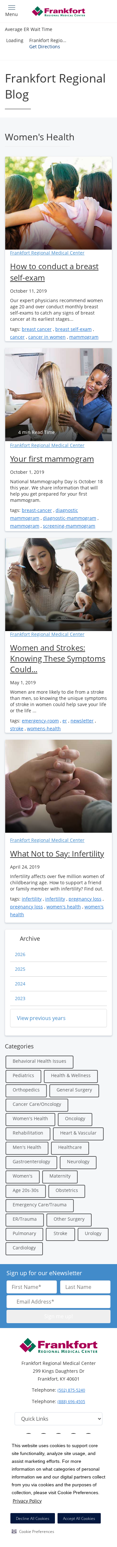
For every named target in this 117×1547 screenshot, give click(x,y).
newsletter (82, 721)
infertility (32, 899)
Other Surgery (69, 1219)
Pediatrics (23, 1075)
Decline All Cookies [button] (32, 1518)
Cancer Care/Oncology (37, 1104)
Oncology (75, 1118)
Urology (93, 1233)
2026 (20, 954)
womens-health (44, 728)
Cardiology (24, 1248)
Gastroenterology (31, 1161)
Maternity (60, 1176)
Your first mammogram (52, 458)
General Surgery (74, 1090)
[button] (33, 1531)
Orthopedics (26, 1090)
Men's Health (27, 1147)
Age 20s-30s (26, 1190)
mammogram (83, 337)
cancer (17, 337)
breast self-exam (73, 329)
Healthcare (70, 1147)
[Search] (98, 10)
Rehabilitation (28, 1133)
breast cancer (37, 329)
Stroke (60, 1233)
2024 (20, 984)
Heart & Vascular (78, 1133)
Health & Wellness (71, 1075)
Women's (22, 1176)
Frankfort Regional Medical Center (47, 253)
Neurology (78, 1161)
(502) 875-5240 (71, 1390)
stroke (16, 728)
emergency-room (40, 721)
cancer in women (47, 337)
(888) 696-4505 (71, 1401)
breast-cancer (37, 510)
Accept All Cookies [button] (79, 1518)
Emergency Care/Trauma (40, 1204)
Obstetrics (67, 1190)
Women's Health (30, 1118)
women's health (63, 907)
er (64, 721)
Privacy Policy (27, 1501)
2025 (20, 969)
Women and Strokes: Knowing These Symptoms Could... (57, 658)
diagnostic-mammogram (69, 518)
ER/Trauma (25, 1219)
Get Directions (44, 46)
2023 (20, 998)
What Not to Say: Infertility (57, 853)
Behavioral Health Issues (39, 1061)
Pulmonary (24, 1233)
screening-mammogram (69, 526)
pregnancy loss (85, 899)
